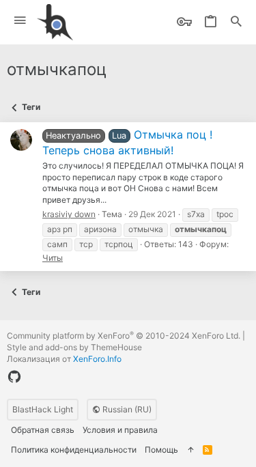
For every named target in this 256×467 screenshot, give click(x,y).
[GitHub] (14, 376)
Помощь (161, 449)
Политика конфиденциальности (74, 449)
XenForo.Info (97, 359)
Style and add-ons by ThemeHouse (74, 347)
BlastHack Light (42, 409)
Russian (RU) (126, 409)
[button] (20, 21)
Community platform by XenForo (123, 335)
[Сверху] (190, 450)
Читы (52, 258)
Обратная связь (42, 430)
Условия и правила (120, 430)
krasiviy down (69, 214)
